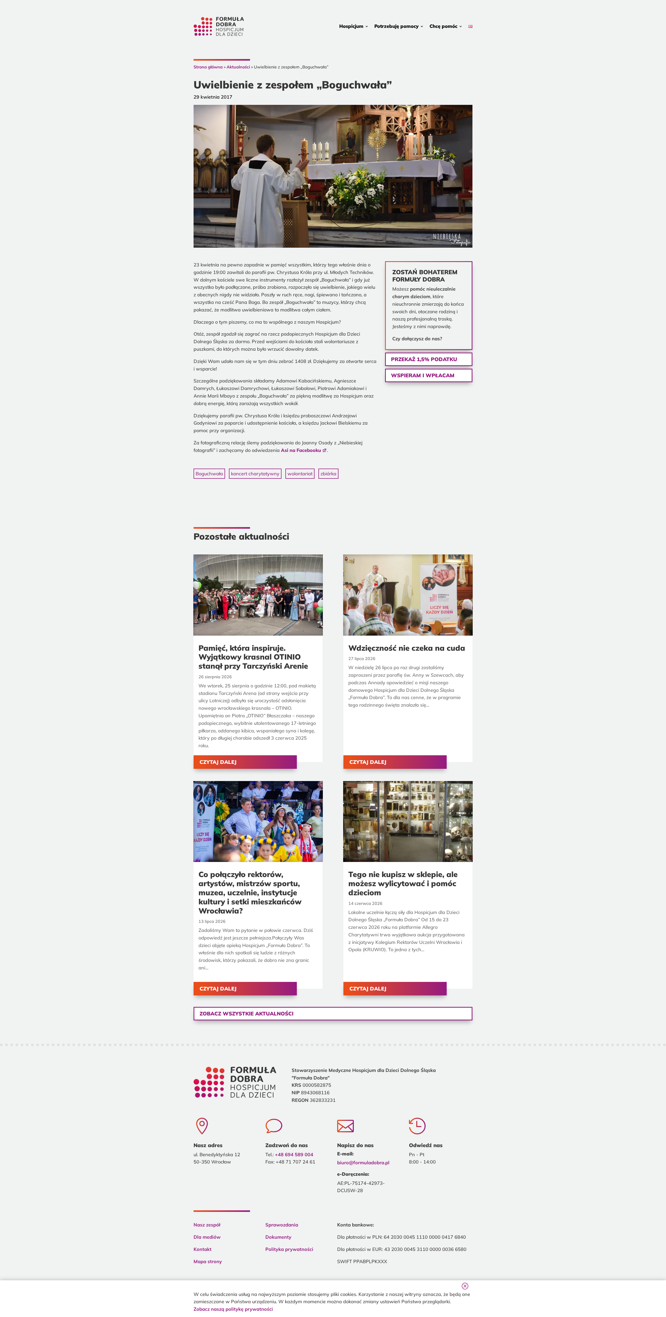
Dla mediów (207, 1237)
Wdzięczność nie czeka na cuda (406, 648)
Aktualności (238, 66)
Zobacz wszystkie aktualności (246, 1013)
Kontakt (203, 1249)
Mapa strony (208, 1261)
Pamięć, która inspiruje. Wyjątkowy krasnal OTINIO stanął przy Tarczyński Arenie (253, 657)
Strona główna (208, 66)
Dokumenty (278, 1237)
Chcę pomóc (443, 26)
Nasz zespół (207, 1225)
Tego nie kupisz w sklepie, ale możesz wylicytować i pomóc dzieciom (403, 883)
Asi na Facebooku (301, 450)
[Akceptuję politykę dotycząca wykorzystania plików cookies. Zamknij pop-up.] (464, 1286)
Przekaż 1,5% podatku (424, 359)
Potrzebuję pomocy (396, 26)
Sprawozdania (281, 1225)
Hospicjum (351, 26)
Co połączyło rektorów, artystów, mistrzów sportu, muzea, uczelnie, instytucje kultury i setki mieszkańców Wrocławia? (250, 892)
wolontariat (299, 474)
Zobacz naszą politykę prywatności (233, 1309)
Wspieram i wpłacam (422, 375)
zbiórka (328, 474)
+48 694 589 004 (294, 1155)
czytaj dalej (218, 762)
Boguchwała (209, 474)
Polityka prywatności (289, 1249)
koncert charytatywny (255, 474)
